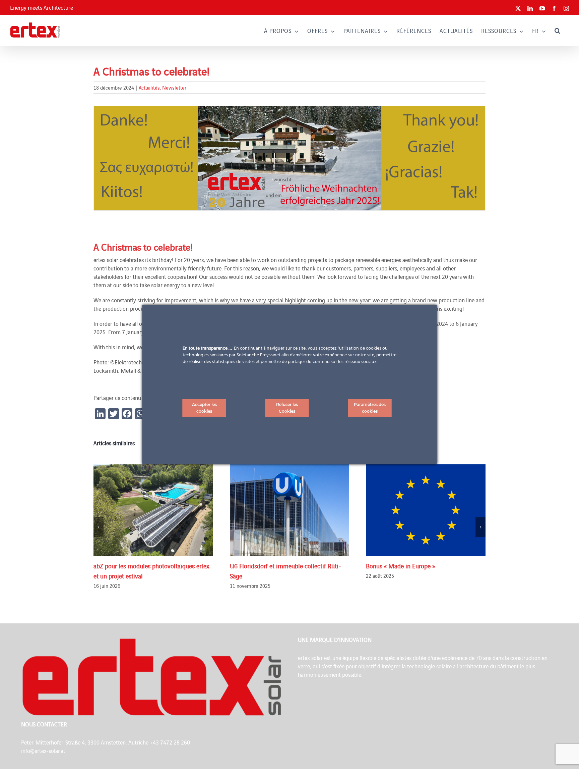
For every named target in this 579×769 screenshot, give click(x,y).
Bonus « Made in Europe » (400, 565)
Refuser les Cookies (287, 408)
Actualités (149, 87)
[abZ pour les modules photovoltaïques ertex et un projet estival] (153, 510)
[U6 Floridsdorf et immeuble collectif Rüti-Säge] (289, 510)
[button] (558, 30)
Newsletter (174, 87)
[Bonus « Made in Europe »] (426, 510)
